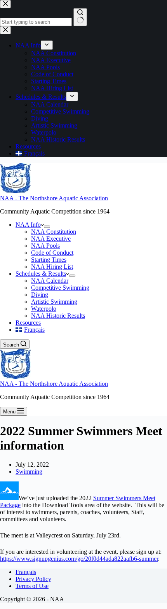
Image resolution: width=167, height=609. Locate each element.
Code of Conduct (52, 252)
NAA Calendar (49, 280)
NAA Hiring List (52, 266)
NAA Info (28, 224)
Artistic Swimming (54, 301)
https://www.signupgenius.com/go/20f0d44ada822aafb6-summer (79, 558)
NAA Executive (51, 238)
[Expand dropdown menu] (47, 227)
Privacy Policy (33, 579)
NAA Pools (45, 245)
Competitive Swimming (60, 287)
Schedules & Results (41, 273)
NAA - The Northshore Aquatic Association (54, 198)
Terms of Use (32, 586)
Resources (28, 322)
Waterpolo (43, 308)
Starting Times (48, 259)
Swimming (29, 471)
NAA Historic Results (58, 315)
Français (26, 572)
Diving (39, 294)
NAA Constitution (53, 231)
